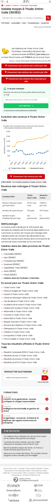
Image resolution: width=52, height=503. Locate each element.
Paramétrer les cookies (39, 470)
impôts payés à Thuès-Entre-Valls (31, 182)
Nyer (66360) (10, 257)
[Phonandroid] (38, 500)
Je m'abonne (24, 106)
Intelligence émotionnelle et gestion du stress (21, 409)
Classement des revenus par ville (27, 176)
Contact (46, 468)
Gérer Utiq (7, 473)
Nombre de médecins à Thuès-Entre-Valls (23, 325)
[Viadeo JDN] (38, 495)
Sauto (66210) (10, 271)
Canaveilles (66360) (13, 254)
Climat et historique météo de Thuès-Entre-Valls (25, 298)
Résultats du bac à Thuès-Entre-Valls (20, 356)
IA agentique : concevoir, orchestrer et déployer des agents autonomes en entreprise (21, 419)
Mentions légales (43, 473)
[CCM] (38, 485)
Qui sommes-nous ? (10, 468)
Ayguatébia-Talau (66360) (16, 268)
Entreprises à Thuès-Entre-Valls (18, 335)
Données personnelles (22, 470)
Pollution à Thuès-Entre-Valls (17, 332)
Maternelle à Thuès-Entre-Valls (18, 311)
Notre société (30, 468)
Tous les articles (16, 473)
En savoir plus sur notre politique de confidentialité (20, 110)
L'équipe (21, 468)
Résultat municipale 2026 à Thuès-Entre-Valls (24, 352)
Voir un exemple (43, 382)
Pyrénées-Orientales (29, 5)
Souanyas (45, 23)
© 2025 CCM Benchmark (31, 475)
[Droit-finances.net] (38, 490)
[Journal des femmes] (13, 485)
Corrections (32, 473)
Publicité (38, 468)
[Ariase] (13, 500)
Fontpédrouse (33, 23)
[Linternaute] (13, 490)
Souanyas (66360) (12, 264)
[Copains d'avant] (13, 495)
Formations (11, 392)
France (16, 5)
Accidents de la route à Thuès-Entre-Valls (22, 305)
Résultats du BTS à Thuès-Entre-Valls (20, 362)
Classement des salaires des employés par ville (27, 80)
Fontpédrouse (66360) (14, 261)
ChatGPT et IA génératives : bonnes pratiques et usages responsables (19, 399)
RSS (25, 473)
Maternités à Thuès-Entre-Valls (18, 318)
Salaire (8, 5)
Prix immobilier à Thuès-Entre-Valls (19, 339)
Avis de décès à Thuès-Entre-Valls (19, 301)
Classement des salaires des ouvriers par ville (27, 72)
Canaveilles (15, 23)
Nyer (24, 23)
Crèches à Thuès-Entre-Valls (17, 315)
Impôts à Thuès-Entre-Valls (16, 294)
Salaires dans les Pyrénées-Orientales (21, 278)
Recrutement (9, 470)
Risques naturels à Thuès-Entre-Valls (20, 322)
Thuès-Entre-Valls (12, 287)
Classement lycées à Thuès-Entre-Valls (21, 308)
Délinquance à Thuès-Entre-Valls (18, 328)
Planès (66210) (10, 275)
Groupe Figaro (17, 475)
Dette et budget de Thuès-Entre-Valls (21, 291)
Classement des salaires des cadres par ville (27, 66)
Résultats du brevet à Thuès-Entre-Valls (22, 359)
